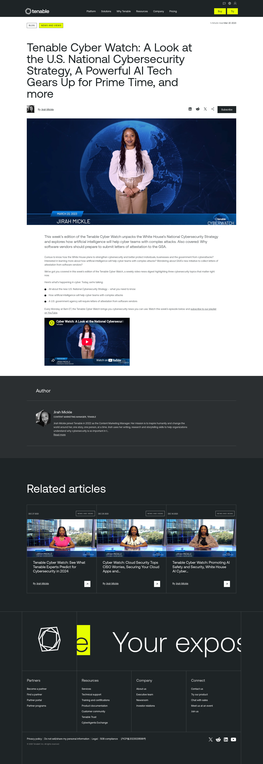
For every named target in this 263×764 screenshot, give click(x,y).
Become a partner (37, 688)
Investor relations (145, 705)
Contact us (197, 688)
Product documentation (95, 705)
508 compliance (109, 738)
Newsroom (142, 700)
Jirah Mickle (47, 109)
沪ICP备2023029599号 (133, 738)
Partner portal (34, 700)
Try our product (199, 694)
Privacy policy (34, 738)
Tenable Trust (89, 717)
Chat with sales (199, 700)
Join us (194, 711)
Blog (32, 25)
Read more (60, 434)
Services (86, 688)
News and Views (51, 25)
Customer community (93, 711)
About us (141, 688)
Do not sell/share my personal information (66, 738)
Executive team (144, 694)
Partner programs (36, 705)
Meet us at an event (202, 705)
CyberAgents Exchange (95, 722)
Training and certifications (96, 700)
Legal (95, 738)
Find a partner (34, 694)
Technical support (91, 694)
